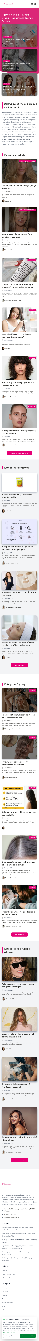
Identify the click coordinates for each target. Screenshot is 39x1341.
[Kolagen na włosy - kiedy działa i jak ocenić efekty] (20, 797)
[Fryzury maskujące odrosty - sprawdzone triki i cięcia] (20, 747)
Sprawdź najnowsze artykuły (19, 453)
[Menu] (32, 4)
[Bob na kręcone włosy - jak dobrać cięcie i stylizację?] (20, 368)
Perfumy (4, 1295)
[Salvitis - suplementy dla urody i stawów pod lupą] (20, 482)
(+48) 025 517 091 (10, 1214)
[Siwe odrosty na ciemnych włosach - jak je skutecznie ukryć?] (20, 847)
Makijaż (4, 1299)
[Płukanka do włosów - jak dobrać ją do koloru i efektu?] (20, 897)
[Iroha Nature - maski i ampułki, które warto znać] (20, 580)
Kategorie (6, 1283)
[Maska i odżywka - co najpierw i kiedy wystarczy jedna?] (20, 319)
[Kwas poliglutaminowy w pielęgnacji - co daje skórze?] (20, 416)
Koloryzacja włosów (8, 1310)
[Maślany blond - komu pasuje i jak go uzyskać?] (20, 171)
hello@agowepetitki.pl (11, 1217)
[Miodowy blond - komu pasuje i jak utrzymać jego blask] (20, 1019)
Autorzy (5, 1266)
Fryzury (4, 1306)
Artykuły (5, 1223)
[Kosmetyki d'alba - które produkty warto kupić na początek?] (20, 35)
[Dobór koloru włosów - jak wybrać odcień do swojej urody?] (20, 84)
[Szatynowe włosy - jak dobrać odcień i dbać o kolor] (20, 1121)
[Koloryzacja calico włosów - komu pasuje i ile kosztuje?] (20, 969)
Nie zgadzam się (11, 1336)
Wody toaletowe (7, 1302)
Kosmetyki (5, 1288)
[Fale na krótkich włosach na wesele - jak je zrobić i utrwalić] (20, 700)
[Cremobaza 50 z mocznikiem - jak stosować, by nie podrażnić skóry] (20, 270)
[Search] (35, 4)
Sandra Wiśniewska (12, 563)
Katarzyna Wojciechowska (13, 607)
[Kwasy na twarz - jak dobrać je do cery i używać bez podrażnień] (20, 627)
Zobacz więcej (19, 665)
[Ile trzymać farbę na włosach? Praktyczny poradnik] (20, 1069)
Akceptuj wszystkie (27, 1336)
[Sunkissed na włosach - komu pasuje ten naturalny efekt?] (20, 60)
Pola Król (8, 511)
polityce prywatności (9, 1332)
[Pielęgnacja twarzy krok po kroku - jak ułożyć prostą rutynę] (20, 531)
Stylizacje (5, 1291)
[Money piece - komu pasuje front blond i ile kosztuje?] (20, 219)
